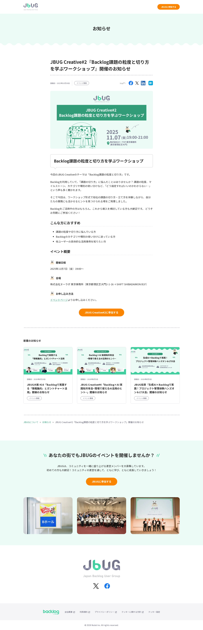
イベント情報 (82, 83)
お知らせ (46, 422)
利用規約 (83, 611)
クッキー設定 (154, 611)
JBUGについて (30, 422)
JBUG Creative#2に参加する (101, 312)
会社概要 (68, 611)
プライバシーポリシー (104, 611)
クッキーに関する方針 (131, 611)
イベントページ (59, 300)
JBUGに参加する (168, 6)
